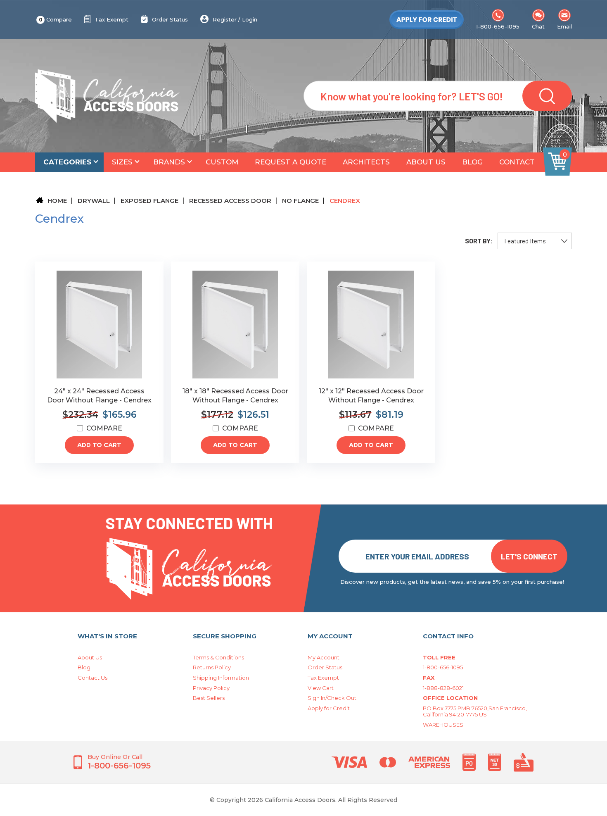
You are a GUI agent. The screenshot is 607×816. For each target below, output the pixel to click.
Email (564, 26)
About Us (426, 162)
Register (225, 19)
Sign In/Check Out (332, 698)
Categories (67, 162)
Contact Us (92, 677)
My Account (323, 657)
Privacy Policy (211, 688)
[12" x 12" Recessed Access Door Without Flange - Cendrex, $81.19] (371, 324)
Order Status (170, 19)
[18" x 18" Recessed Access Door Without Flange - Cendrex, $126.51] (235, 324)
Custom (222, 162)
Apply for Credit (329, 708)
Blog (472, 162)
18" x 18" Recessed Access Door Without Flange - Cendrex (235, 395)
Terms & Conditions (218, 657)
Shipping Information (221, 677)
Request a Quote (290, 162)
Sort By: (479, 241)
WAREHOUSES (443, 724)
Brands (169, 162)
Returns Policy (212, 667)
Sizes (122, 162)
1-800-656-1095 (497, 26)
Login (249, 19)
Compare (55, 19)
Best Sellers (209, 698)
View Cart (321, 688)
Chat (538, 26)
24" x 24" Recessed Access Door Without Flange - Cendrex (99, 395)
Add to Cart (99, 445)
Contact (517, 162)
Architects (366, 162)
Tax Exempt (111, 19)
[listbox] (535, 241)
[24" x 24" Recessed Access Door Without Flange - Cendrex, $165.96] (99, 324)
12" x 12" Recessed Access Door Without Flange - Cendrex (371, 395)
